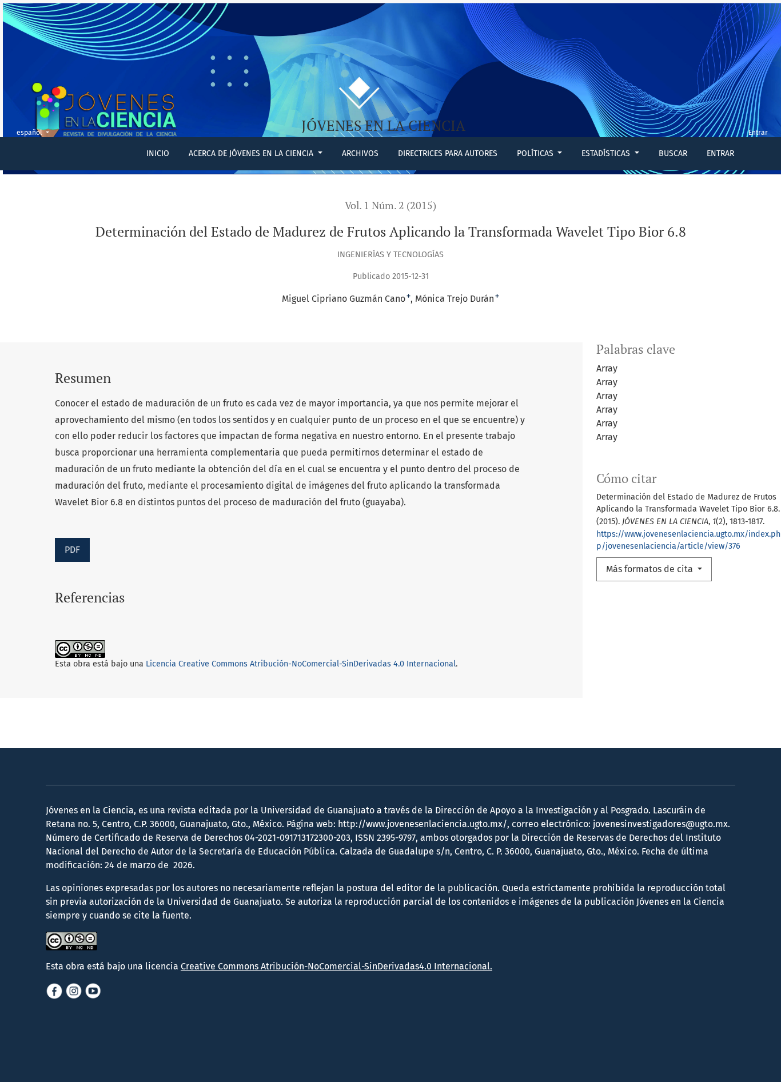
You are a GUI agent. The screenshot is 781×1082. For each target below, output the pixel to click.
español (36, 132)
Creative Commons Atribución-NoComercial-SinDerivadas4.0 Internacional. (336, 966)
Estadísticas (606, 153)
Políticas (536, 153)
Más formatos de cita (650, 569)
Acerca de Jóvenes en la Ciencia (252, 153)
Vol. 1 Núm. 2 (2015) (390, 205)
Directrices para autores (447, 153)
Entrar (720, 153)
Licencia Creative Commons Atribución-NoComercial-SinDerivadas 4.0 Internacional (301, 664)
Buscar (673, 153)
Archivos (360, 153)
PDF (72, 549)
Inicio (157, 153)
